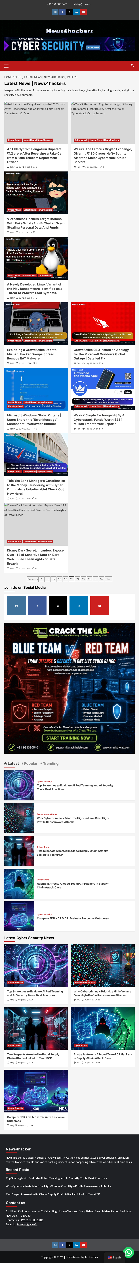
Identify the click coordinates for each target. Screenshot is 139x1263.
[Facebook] (62, 12)
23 (89, 579)
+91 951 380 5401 (57, 4)
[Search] (132, 65)
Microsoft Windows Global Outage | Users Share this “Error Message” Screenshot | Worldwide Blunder (34, 419)
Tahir (12, 167)
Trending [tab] (50, 763)
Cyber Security (44, 782)
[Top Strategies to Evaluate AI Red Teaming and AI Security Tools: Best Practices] (19, 785)
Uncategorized (15, 406)
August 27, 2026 (25, 999)
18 (59, 579)
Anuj (12, 999)
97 (101, 579)
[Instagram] (55, 12)
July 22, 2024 (25, 232)
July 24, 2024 (25, 167)
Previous (33, 579)
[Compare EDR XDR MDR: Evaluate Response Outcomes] (19, 916)
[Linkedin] (76, 12)
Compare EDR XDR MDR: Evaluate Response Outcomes (73, 918)
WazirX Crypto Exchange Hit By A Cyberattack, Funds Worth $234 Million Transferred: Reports (99, 419)
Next (108, 579)
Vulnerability (45, 275)
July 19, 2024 (25, 428)
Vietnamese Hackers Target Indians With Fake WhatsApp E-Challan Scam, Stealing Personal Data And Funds (36, 223)
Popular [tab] (30, 763)
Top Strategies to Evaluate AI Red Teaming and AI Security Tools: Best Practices (56, 1178)
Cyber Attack (81, 140)
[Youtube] (83, 12)
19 (65, 579)
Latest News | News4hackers (38, 140)
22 (83, 579)
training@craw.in (81, 4)
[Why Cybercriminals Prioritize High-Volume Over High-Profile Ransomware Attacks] (19, 818)
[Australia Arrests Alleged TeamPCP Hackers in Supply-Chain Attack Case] (19, 883)
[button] (8, 65)
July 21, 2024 (25, 363)
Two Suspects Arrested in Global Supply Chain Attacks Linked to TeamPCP (53, 1194)
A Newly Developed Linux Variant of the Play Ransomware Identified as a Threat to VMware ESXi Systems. (34, 289)
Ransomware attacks (47, 814)
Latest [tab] (13, 763)
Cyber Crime (14, 140)
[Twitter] (69, 12)
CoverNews (73, 1257)
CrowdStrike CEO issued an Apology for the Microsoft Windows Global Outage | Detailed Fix (101, 354)
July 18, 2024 (91, 428)
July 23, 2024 (91, 167)
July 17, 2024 (25, 498)
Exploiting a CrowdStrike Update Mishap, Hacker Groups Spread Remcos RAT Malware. (31, 354)
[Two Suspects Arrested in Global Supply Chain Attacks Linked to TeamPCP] (19, 850)
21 (77, 579)
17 (53, 579)
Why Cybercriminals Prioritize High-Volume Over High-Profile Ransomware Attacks (58, 1186)
